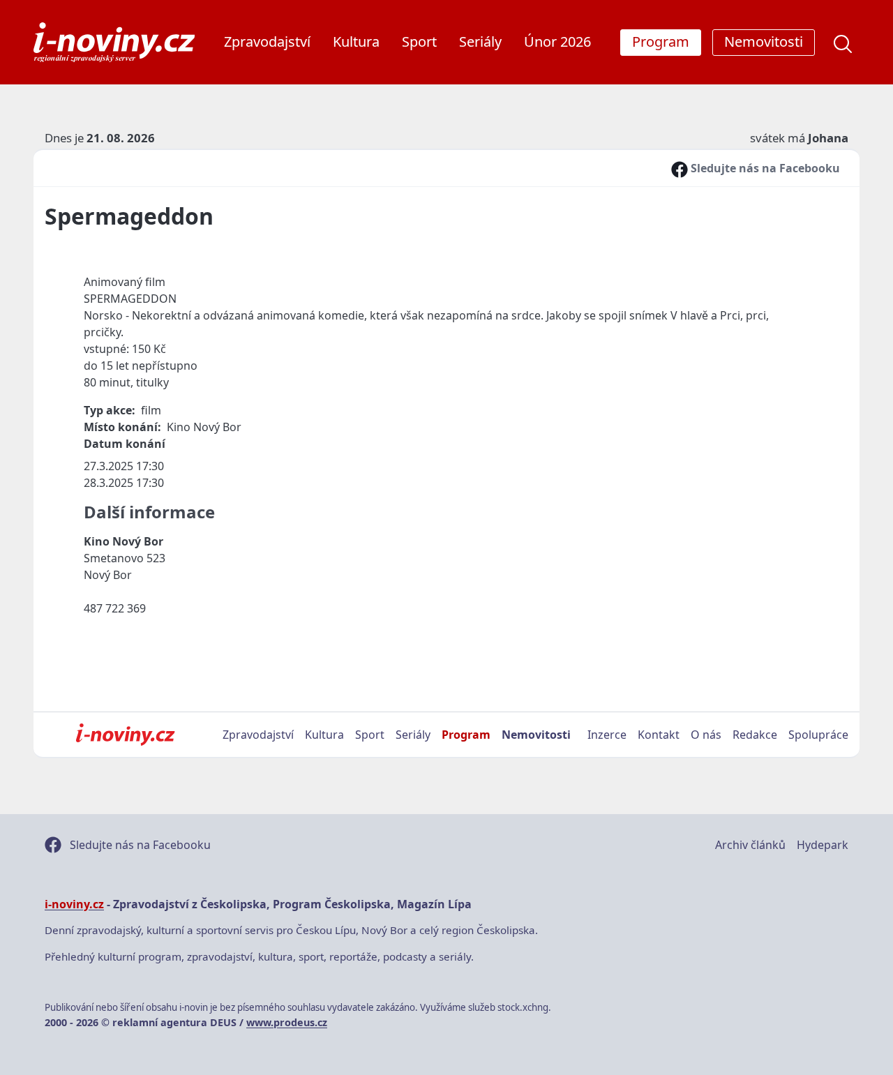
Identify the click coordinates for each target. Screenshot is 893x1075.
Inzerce (606, 734)
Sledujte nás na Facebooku (764, 168)
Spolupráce (818, 734)
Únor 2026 (557, 41)
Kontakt (659, 734)
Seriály (480, 41)
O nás (706, 734)
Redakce (755, 734)
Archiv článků (750, 844)
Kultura (356, 41)
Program (466, 734)
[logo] (114, 42)
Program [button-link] (660, 41)
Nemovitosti (536, 734)
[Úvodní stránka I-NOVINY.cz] (125, 734)
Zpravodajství (267, 41)
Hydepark (822, 844)
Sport (419, 41)
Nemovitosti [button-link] (763, 41)
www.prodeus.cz (286, 1022)
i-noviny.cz (74, 904)
